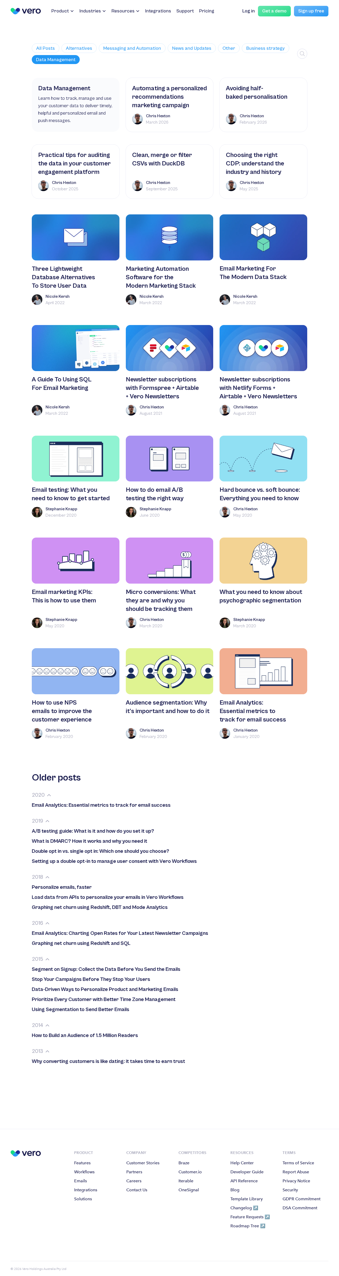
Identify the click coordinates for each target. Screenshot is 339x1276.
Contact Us (136, 1189)
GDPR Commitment (301, 1198)
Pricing (206, 11)
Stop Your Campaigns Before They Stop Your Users (91, 979)
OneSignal (189, 1189)
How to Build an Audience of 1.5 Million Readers (85, 1035)
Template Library (246, 1198)
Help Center (242, 1162)
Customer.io (190, 1171)
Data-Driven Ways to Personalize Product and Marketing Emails (105, 989)
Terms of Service (298, 1162)
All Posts (45, 48)
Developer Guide (247, 1171)
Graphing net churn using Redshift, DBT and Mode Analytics (100, 907)
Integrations (158, 11)
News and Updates (191, 48)
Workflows (84, 1171)
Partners (134, 1171)
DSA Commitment (300, 1207)
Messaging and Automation (132, 48)
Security (290, 1189)
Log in (248, 11)
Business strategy (265, 48)
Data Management (55, 59)
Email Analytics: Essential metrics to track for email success (101, 805)
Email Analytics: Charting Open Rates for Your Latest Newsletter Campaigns (120, 933)
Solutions (83, 1198)
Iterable (186, 1180)
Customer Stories (142, 1162)
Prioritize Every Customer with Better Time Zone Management (104, 1000)
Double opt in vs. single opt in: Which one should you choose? (100, 851)
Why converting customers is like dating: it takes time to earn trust (108, 1061)
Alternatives (79, 48)
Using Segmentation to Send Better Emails (80, 1010)
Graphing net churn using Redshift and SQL (81, 943)
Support (185, 11)
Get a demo (274, 11)
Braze (184, 1162)
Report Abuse (296, 1171)
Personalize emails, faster (62, 887)
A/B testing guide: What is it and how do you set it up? (93, 831)
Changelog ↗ (244, 1207)
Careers (133, 1180)
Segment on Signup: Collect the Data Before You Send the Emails (106, 969)
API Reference (244, 1180)
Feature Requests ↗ (250, 1216)
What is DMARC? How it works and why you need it (89, 841)
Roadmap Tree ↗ (247, 1225)
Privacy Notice (296, 1180)
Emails (80, 1180)
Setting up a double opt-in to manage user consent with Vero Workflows (114, 861)
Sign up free (311, 11)
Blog (234, 1189)
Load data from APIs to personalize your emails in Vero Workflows (108, 897)
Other (228, 48)
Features (82, 1162)
